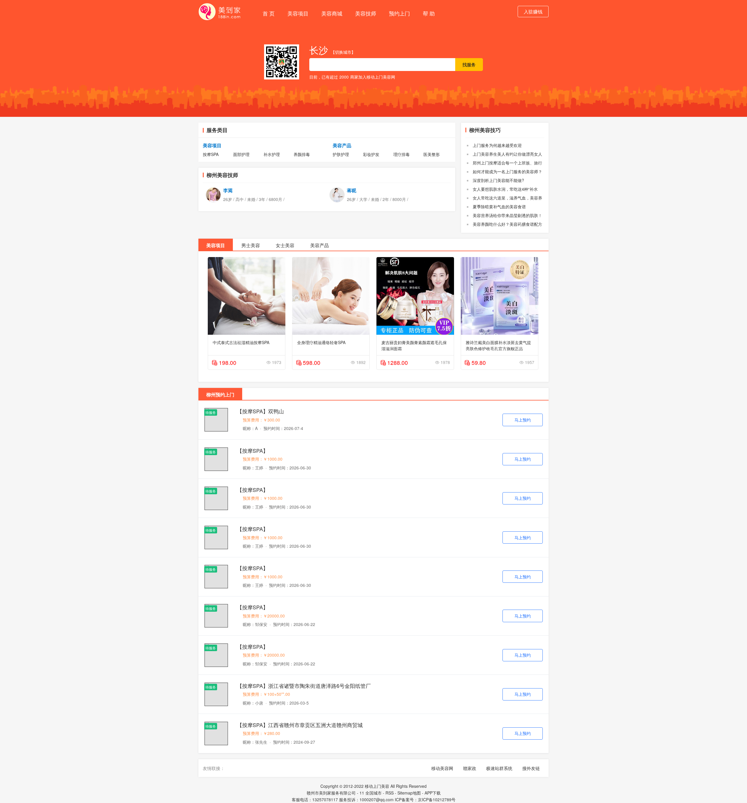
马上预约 (522, 420)
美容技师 (365, 13)
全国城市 (373, 793)
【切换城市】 (343, 52)
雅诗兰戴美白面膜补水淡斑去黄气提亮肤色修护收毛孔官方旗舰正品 (498, 345)
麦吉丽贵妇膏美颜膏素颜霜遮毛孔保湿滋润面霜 (414, 345)
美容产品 (342, 145)
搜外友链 (531, 768)
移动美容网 (442, 768)
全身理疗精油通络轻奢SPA (321, 342)
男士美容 (250, 245)
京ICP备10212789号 (436, 799)
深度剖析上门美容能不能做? (498, 180)
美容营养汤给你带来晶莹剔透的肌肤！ (507, 215)
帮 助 (429, 13)
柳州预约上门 (220, 394)
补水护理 (271, 154)
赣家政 (469, 768)
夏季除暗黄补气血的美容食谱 (499, 206)
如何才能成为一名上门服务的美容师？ (507, 171)
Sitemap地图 (409, 793)
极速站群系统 (499, 768)
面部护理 (241, 154)
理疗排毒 (401, 154)
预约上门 (399, 13)
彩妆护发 (371, 154)
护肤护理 (341, 154)
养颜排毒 (302, 154)
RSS (389, 793)
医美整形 (431, 154)
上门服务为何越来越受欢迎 (497, 145)
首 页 (269, 13)
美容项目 (297, 13)
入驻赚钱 (533, 11)
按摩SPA (211, 154)
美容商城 (331, 13)
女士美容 (285, 245)
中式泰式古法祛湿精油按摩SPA (241, 342)
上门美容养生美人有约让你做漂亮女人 (507, 154)
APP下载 (433, 793)
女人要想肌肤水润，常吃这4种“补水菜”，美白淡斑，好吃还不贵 (502, 192)
